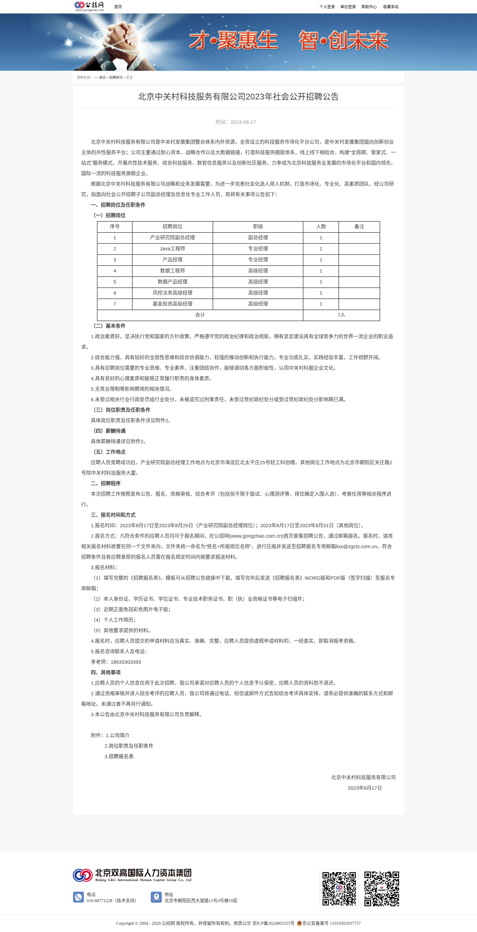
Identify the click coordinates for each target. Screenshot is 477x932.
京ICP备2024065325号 (273, 923)
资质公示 (243, 923)
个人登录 (327, 6)
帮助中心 (369, 6)
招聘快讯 (116, 78)
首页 (118, 6)
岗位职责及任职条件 (131, 746)
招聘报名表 (121, 756)
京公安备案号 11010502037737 (331, 923)
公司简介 (120, 735)
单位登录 (348, 6)
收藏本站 (391, 6)
